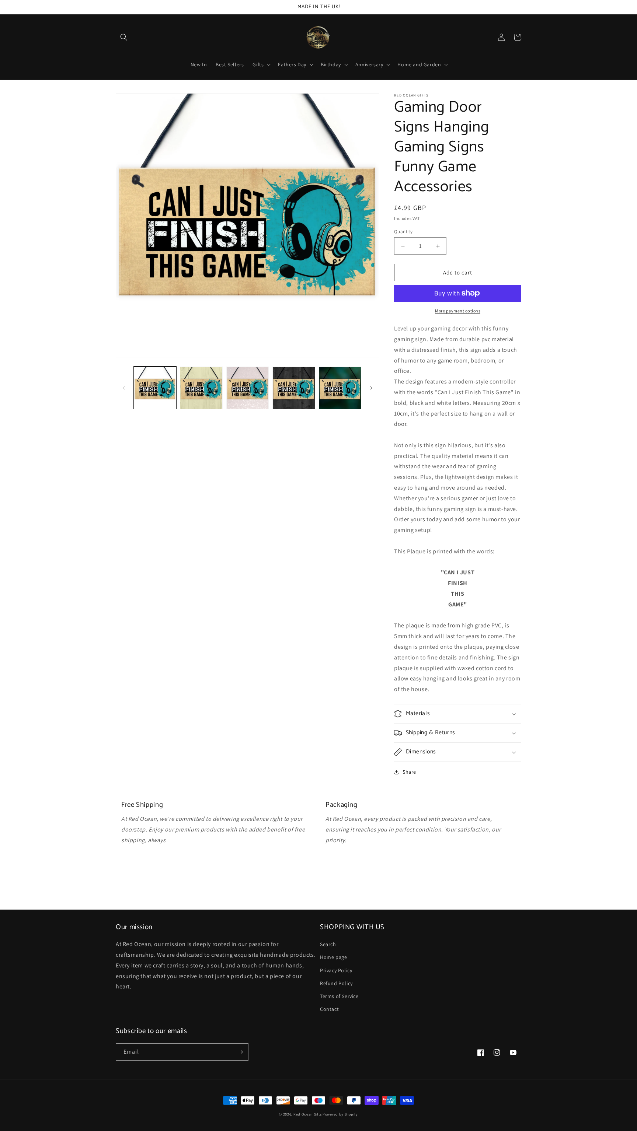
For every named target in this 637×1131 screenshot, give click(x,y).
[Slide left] (124, 388)
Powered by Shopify (340, 1114)
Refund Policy (336, 983)
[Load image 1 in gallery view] (155, 388)
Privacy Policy (336, 970)
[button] (124, 37)
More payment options (457, 311)
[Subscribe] (240, 1052)
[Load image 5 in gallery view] (340, 388)
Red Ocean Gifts (307, 1114)
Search (328, 944)
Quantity (403, 231)
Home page (333, 957)
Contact (329, 1009)
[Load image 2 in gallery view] (201, 388)
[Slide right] (371, 388)
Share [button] (409, 771)
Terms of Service (339, 996)
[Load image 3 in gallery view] (247, 388)
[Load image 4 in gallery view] (293, 388)
